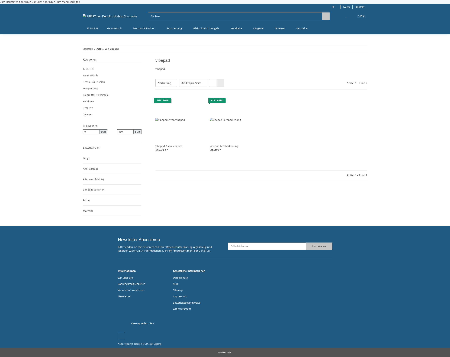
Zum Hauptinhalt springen (16, 2)
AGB (175, 284)
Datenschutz (180, 277)
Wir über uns (125, 277)
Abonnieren (319, 246)
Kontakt (359, 7)
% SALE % (88, 69)
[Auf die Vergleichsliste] (189, 101)
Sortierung (164, 83)
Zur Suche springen (44, 2)
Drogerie (88, 108)
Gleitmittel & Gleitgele (96, 95)
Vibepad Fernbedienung (224, 146)
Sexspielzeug (90, 88)
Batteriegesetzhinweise (186, 302)
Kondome (88, 101)
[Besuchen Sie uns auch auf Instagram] (121, 336)
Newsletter (124, 296)
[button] (339, 16)
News (346, 7)
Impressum (179, 296)
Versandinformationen (131, 290)
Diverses (88, 114)
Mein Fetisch (90, 75)
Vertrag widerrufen (142, 323)
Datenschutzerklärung (179, 247)
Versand (157, 343)
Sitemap (178, 290)
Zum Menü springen (68, 2)
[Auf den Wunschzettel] (198, 101)
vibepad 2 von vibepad (168, 146)
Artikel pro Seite (191, 83)
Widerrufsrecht (182, 308)
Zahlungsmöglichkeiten (131, 284)
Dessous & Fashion (94, 82)
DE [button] (333, 7)
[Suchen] (326, 16)
